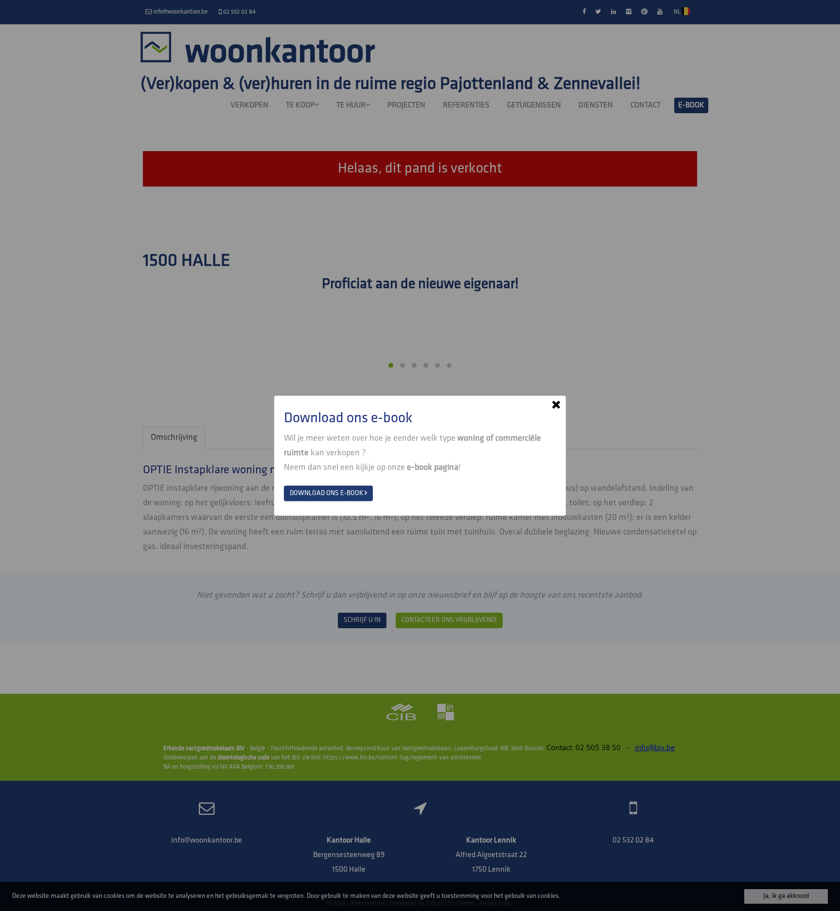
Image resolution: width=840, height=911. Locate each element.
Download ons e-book (327, 493)
